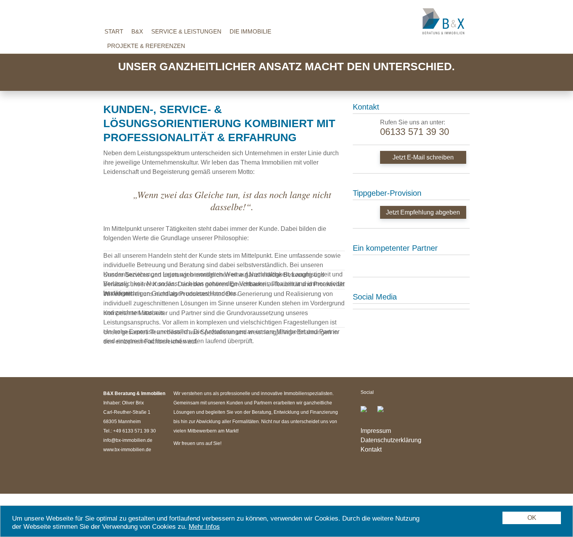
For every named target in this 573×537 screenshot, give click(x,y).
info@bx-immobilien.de (127, 440)
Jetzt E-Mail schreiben (423, 157)
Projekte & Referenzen (146, 46)
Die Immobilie (250, 31)
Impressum (376, 430)
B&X (137, 31)
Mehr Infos (204, 526)
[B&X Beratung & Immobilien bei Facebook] (368, 412)
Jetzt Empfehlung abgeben (423, 212)
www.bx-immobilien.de (127, 449)
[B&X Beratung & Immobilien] (443, 21)
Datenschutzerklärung (391, 440)
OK (531, 517)
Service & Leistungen (186, 31)
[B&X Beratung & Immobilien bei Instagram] (383, 412)
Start (113, 31)
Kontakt (371, 449)
